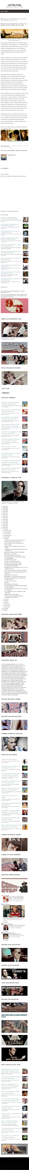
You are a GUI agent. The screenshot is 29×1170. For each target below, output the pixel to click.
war (14, 1015)
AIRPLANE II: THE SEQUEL (10, 553)
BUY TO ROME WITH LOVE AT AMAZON (14, 141)
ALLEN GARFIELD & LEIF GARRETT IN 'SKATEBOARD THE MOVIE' (10, 225)
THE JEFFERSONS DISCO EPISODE (12, 555)
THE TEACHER (7, 544)
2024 (4, 509)
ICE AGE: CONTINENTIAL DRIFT (12, 561)
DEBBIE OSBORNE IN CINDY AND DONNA (14, 552)
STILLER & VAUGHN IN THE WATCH (12, 541)
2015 (4, 524)
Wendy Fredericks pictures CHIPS (11, 918)
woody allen (14, 20)
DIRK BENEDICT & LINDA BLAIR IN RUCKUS (14, 576)
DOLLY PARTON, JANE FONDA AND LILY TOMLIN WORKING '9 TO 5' (16, 898)
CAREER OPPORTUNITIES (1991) (17, 925)
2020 (4, 516)
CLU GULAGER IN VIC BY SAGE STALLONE (14, 540)
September (6, 535)
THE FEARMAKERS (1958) (15, 934)
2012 (2, 20)
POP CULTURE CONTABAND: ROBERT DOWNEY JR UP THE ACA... (13, 596)
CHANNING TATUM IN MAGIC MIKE (13, 563)
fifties (3, 1015)
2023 (4, 511)
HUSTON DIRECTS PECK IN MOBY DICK (14, 543)
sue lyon (4, 1016)
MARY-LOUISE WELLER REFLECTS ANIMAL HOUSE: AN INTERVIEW (11, 245)
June (5, 599)
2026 (4, 506)
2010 (4, 610)
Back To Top (14, 1167)
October (6, 533)
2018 (4, 519)
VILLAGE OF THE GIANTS (10, 581)
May (5, 600)
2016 (4, 522)
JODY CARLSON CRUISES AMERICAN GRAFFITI (15, 570)
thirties (18, 1015)
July (5, 538)
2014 (4, 525)
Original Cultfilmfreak (8, 924)
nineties (7, 1015)
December (6, 530)
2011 (4, 608)
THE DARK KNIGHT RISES (10, 559)
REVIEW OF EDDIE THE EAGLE (8, 446)
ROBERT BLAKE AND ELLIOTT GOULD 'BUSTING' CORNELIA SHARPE (10, 238)
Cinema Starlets (6, 904)
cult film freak (14, 5)
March (5, 603)
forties (11, 1015)
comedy (10, 20)
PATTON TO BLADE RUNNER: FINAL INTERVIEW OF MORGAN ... (12, 565)
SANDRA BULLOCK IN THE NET (11, 594)
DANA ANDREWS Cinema (9, 933)
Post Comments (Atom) (12, 211)
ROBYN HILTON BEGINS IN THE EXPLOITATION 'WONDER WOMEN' (9, 218)
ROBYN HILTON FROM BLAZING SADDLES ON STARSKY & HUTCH (11, 272)
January (6, 606)
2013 (4, 527)
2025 (4, 508)
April (5, 602)
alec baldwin (5, 20)
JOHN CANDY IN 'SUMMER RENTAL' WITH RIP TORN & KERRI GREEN (11, 252)
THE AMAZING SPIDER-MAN (11, 584)
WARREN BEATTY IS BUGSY (11, 575)
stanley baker (24, 1015)
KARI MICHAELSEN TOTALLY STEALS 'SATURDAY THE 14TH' (10, 232)
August (6, 537)
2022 (4, 513)
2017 (4, 521)
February (6, 605)
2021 (4, 514)
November (6, 532)
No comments (22, 18)
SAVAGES (6, 582)
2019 (4, 517)
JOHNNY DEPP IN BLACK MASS (9, 759)
